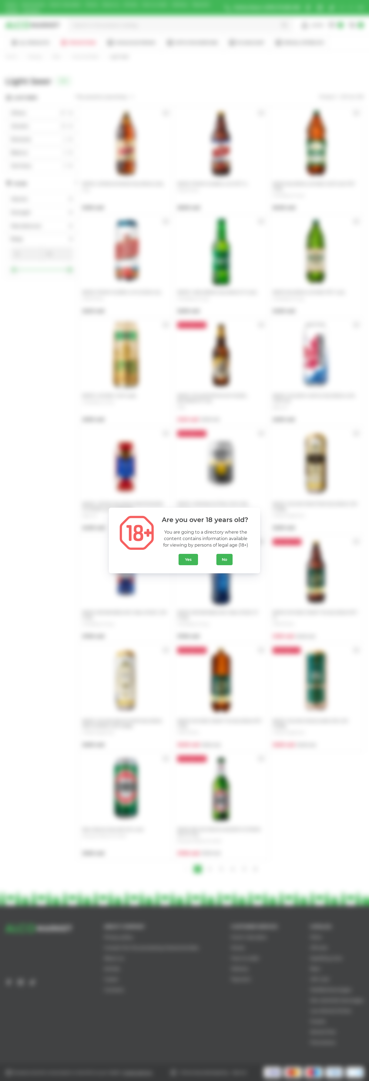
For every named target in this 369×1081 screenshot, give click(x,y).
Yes (188, 559)
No (224, 559)
